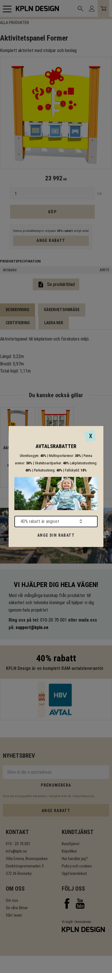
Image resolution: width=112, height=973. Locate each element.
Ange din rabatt (56, 535)
